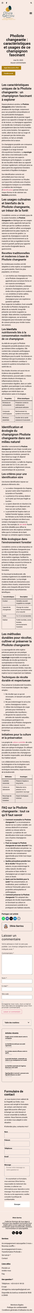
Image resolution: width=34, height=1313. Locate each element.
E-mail (5, 986)
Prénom (7, 1140)
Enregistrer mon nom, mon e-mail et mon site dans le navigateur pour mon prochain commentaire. (17, 1005)
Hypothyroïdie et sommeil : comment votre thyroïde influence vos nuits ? (17, 1074)
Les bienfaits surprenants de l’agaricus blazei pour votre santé (15, 1066)
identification (8, 190)
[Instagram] (17, 1232)
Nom (4, 978)
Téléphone (8, 1148)
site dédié (23, 524)
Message (7, 1165)
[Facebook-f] (20, 1232)
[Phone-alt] (13, 1232)
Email (6, 1156)
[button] (31, 2)
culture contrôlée (19, 742)
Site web (5, 994)
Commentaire (8, 953)
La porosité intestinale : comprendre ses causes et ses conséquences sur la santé (16, 1059)
